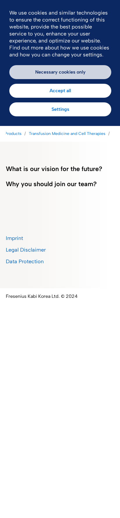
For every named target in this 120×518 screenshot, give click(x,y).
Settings (60, 109)
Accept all (60, 90)
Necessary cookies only (60, 72)
